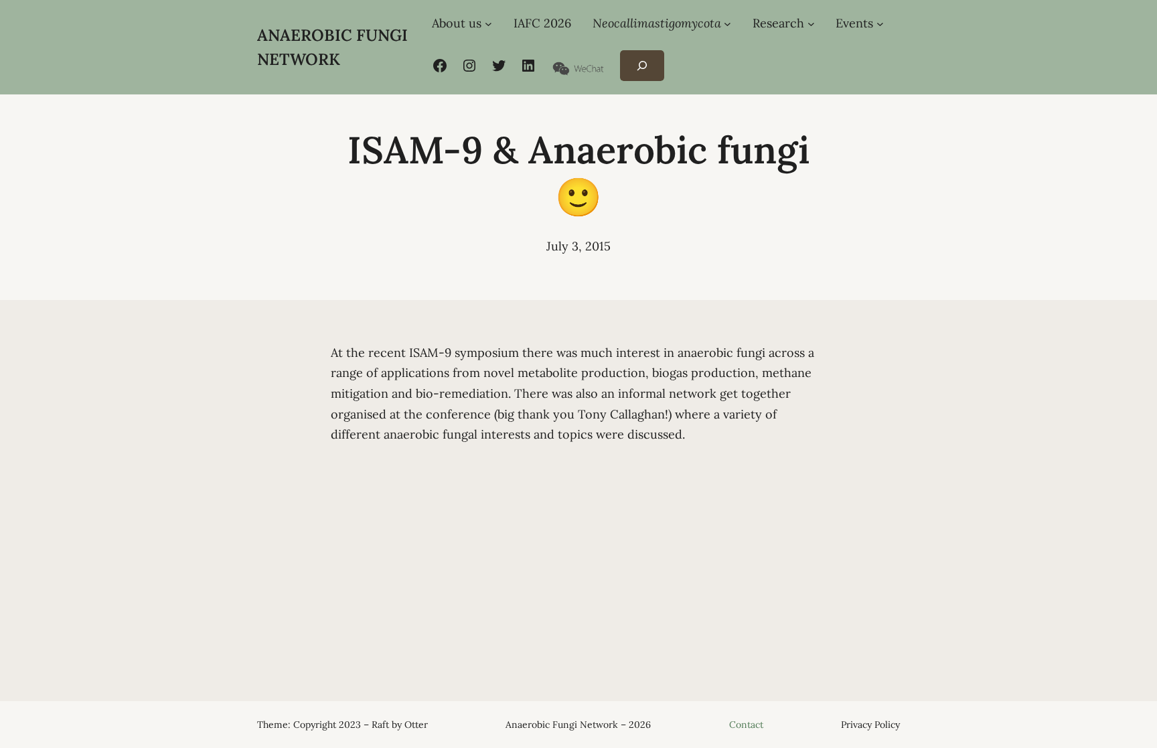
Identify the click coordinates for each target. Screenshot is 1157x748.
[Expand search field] (642, 66)
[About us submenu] (488, 23)
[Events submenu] (880, 23)
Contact (746, 725)
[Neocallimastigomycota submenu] (727, 23)
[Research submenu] (811, 23)
